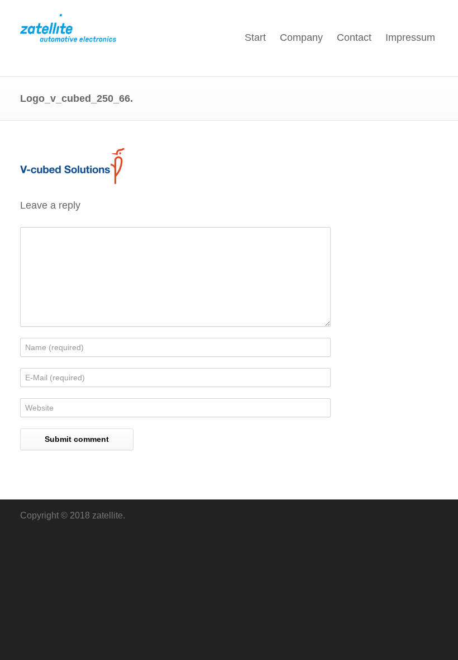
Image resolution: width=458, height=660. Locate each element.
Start (255, 37)
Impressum (410, 37)
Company (301, 37)
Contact (354, 37)
